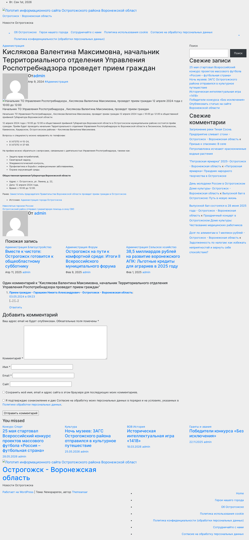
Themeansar (80, 492)
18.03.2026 (134, 446)
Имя (6, 367)
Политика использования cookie (126, 32)
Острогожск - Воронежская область (27, 16)
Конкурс (8, 426)
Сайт (6, 384)
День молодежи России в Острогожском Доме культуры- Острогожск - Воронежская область (217, 188)
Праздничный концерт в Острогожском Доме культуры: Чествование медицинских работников (215, 220)
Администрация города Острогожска (41, 200)
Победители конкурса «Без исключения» (217, 99)
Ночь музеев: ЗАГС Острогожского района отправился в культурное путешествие (213, 83)
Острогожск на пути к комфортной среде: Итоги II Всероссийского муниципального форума (93, 258)
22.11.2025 (196, 442)
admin (39, 75)
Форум (92, 247)
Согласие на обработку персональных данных (182, 32)
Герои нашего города (53, 32)
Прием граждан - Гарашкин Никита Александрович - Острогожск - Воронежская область (70, 292)
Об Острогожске (25, 32)
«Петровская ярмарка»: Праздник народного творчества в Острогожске (215, 171)
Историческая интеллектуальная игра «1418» (150, 435)
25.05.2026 (73, 451)
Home (240, 493)
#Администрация (56, 81)
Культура (71, 426)
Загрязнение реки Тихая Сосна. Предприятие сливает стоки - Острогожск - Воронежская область (214, 134)
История (139, 426)
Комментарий (13, 358)
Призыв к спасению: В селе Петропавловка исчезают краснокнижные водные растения (217, 148)
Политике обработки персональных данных (32, 404)
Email (7, 375)
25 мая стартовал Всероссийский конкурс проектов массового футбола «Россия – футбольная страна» (215, 71)
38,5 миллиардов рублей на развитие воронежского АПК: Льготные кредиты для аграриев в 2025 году (153, 258)
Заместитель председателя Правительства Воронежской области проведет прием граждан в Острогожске (68, 194)
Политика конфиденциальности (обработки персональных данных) (59, 39)
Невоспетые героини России (18, 206)
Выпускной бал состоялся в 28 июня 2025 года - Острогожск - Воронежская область (217, 210)
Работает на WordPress (18, 492)
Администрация (13, 45)
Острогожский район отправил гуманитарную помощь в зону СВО (38, 209)
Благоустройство (39, 247)
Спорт (18, 426)
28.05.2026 (10, 456)
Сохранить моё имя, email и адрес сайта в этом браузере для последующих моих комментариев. (72, 392)
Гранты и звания (200, 426)
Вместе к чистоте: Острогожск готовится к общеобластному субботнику (29, 258)
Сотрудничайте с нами (86, 32)
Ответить (15, 307)
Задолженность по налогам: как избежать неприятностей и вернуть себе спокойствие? (217, 247)
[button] (9, 33)
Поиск (193, 45)
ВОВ (130, 426)
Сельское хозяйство (163, 247)
